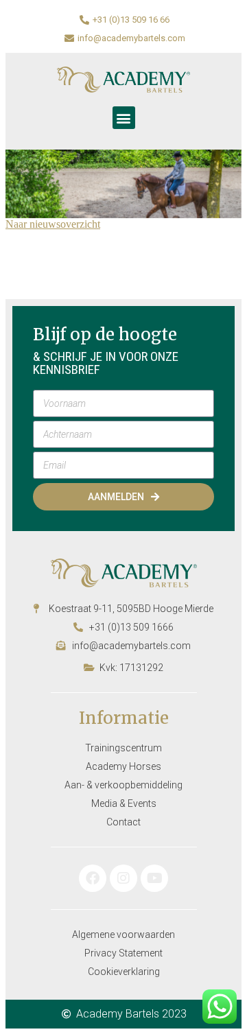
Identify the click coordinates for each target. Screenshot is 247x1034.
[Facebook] (92, 878)
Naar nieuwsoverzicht (52, 224)
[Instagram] (123, 878)
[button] (124, 117)
